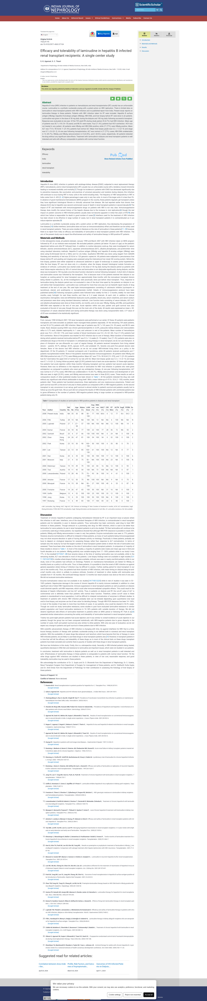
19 (44, 559)
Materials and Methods (149, 44)
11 (123, 229)
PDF (116, 34)
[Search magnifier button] (161, 10)
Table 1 (97, 377)
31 (108, 637)
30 (55, 293)
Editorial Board (77, 18)
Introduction (146, 40)
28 (66, 554)
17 (59, 554)
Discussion (145, 51)
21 (45, 559)
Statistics (156, 35)
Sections (144, 35)
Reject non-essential (133, 995)
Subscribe (137, 18)
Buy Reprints (105, 34)
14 (57, 554)
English (45, 35)
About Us (65, 18)
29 (126, 229)
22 (47, 559)
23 (133, 612)
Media (128, 18)
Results (144, 47)
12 (132, 557)
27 (63, 554)
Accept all (149, 995)
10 (52, 227)
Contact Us (147, 18)
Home (57, 18)
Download (169, 35)
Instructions (117, 18)
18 (94, 581)
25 (61, 554)
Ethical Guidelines (102, 18)
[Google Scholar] (53, 688)
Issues (88, 18)
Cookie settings (115, 995)
